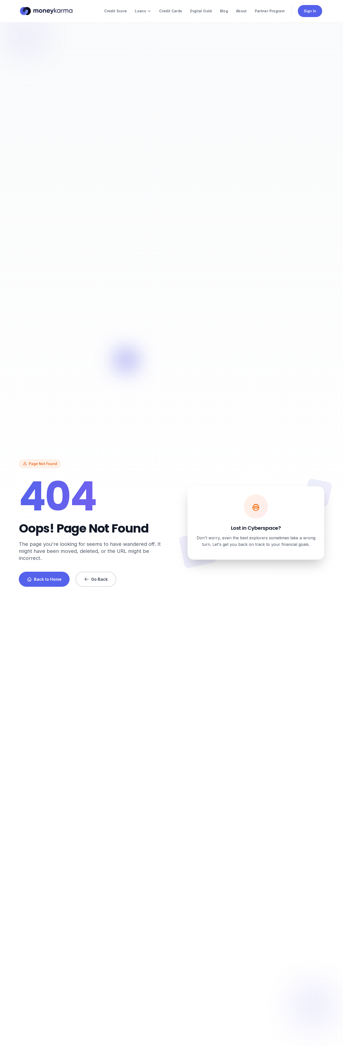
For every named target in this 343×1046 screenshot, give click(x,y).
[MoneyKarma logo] (46, 11)
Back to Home (48, 579)
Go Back (99, 579)
